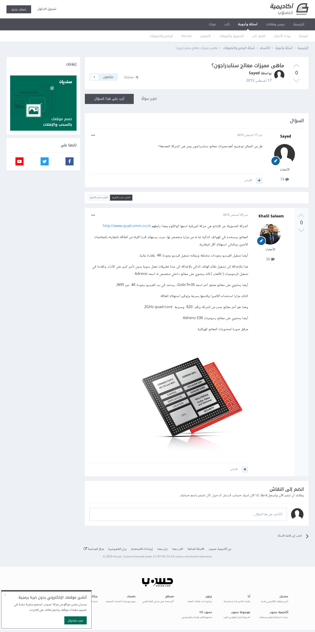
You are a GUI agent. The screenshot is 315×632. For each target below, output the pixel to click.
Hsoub (117, 556)
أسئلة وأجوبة (248, 24)
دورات (212, 24)
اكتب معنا (177, 549)
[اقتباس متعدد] (259, 180)
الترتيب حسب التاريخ (99, 197)
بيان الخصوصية (117, 549)
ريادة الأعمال (282, 36)
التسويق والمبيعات (231, 36)
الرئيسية (298, 24)
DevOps (186, 36)
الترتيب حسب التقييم (121, 197)
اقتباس (248, 180)
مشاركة (130, 77)
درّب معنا (162, 549)
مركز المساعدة (95, 549)
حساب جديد (18, 9)
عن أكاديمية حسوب (219, 549)
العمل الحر (258, 36)
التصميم (205, 36)
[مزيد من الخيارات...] (93, 135)
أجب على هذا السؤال (109, 99)
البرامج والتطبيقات (161, 36)
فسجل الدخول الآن (218, 495)
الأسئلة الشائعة (195, 549)
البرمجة (303, 36)
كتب (227, 24)
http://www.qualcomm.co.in (127, 226)
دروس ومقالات (275, 24)
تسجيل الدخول (46, 9)
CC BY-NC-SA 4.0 (164, 556)
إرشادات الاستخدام (142, 549)
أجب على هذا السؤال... (266, 514)
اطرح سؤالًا (149, 99)
